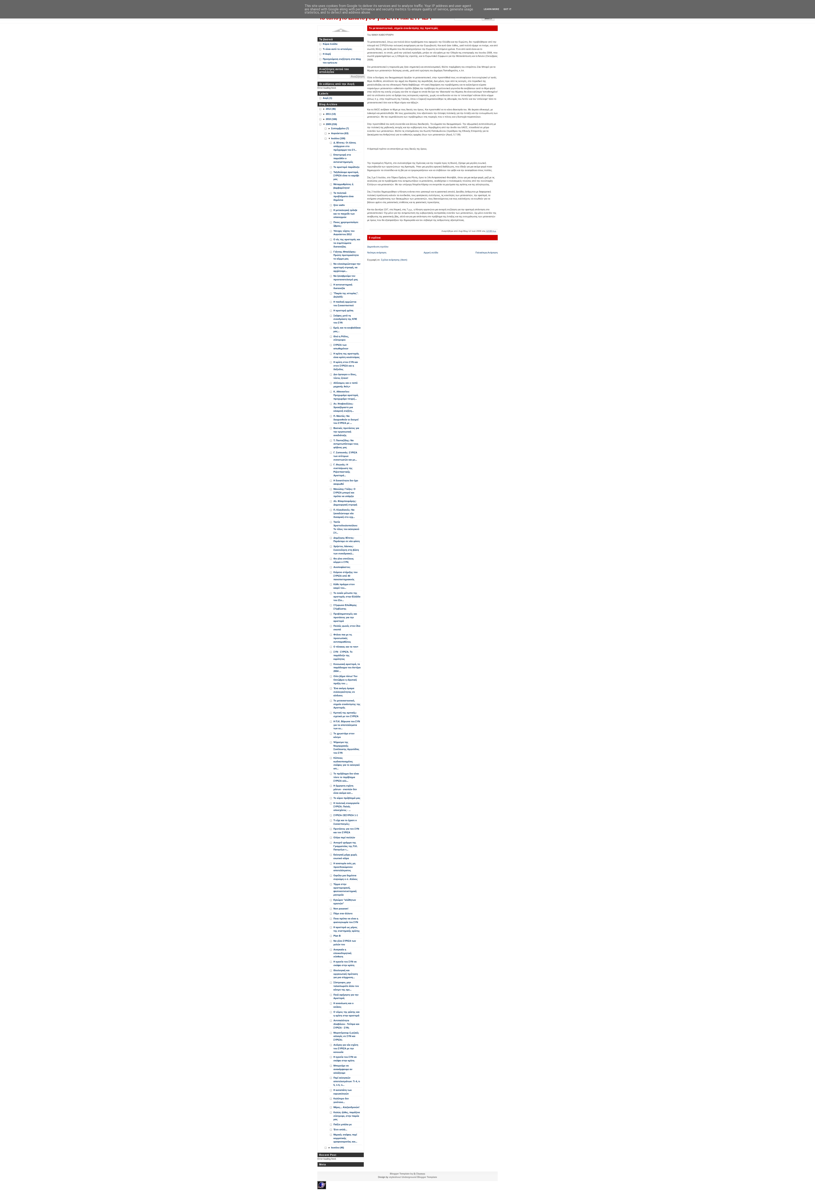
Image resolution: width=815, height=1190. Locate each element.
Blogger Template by (407, 1173)
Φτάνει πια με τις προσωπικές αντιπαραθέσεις (342, 638)
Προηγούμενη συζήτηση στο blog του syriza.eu (342, 61)
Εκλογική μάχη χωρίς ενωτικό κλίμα (345, 856)
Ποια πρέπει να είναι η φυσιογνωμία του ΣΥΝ (345, 920)
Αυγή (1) (327, 98)
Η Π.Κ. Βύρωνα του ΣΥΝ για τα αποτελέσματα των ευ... (346, 725)
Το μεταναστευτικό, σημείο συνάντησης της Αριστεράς (403, 28)
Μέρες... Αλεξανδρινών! (346, 1107)
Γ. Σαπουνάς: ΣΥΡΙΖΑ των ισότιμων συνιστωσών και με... (345, 456)
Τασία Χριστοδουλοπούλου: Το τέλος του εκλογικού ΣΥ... (346, 527)
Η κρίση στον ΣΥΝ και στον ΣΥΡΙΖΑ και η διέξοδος (345, 366)
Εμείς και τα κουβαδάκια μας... (347, 329)
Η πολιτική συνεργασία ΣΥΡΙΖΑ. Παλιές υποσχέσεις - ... (346, 807)
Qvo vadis (339, 205)
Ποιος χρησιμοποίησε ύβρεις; (345, 224)
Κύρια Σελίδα (330, 44)
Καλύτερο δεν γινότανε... (341, 1100)
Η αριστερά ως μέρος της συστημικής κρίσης (346, 929)
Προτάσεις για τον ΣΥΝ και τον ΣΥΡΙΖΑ (346, 831)
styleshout (395, 1177)
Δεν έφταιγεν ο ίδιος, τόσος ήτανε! (345, 376)
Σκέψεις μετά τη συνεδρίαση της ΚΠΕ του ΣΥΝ (345, 319)
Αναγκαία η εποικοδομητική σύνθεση (342, 953)
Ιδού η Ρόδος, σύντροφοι (341, 338)
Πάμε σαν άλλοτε (343, 913)
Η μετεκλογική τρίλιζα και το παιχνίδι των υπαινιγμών (345, 214)
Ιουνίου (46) (337, 1147)
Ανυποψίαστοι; (341, 567)
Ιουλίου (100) (338, 138)
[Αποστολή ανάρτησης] (497, 231)
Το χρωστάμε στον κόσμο (343, 735)
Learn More (491, 9)
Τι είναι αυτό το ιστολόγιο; (337, 49)
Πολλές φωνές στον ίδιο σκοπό (346, 628)
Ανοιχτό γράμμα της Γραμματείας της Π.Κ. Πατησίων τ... (345, 846)
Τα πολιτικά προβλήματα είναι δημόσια (343, 196)
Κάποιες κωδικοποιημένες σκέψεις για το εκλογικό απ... (346, 763)
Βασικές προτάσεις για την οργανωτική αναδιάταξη (346, 432)
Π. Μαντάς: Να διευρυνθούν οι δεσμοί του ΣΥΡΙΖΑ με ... (345, 419)
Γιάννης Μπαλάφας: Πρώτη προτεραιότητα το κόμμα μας (346, 255)
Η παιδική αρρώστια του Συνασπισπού (344, 304)
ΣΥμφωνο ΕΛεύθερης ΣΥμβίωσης (345, 607)
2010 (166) (331, 119)
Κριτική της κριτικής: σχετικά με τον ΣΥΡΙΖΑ (345, 714)
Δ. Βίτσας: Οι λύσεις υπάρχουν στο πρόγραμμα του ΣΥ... (345, 146)
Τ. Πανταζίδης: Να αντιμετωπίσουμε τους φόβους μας (345, 444)
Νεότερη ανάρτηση (376, 252)
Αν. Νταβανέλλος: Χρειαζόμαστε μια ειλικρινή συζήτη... (343, 407)
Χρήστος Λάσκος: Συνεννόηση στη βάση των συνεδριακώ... (346, 550)
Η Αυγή (327, 54)
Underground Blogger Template (419, 1177)
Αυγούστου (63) (339, 133)
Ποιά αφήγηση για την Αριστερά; (345, 996)
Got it (507, 9)
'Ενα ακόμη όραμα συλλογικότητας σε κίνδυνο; (344, 692)
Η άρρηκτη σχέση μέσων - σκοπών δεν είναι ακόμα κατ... (345, 789)
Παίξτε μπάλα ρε (342, 1124)
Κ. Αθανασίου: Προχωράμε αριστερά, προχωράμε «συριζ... (345, 395)
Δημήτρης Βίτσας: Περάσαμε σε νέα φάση (346, 540)
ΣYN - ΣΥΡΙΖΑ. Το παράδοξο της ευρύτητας (343, 655)
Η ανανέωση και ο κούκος (343, 1005)
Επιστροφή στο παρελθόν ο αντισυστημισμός (343, 158)
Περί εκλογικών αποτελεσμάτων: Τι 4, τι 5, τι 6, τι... (346, 1081)
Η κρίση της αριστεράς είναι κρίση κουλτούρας (346, 355)
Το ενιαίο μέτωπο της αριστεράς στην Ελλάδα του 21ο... (346, 596)
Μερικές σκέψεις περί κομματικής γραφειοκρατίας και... (345, 1138)
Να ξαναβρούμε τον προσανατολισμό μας (345, 278)
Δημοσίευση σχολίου (377, 246)
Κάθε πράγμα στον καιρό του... (344, 586)
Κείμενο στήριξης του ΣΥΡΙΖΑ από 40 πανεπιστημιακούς (345, 576)
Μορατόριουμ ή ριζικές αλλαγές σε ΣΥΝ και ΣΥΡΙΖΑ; (346, 1036)
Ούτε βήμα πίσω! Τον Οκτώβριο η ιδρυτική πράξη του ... (345, 680)
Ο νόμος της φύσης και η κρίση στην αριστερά (346, 1014)
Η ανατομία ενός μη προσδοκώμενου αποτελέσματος (344, 867)
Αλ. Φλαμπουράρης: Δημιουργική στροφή (345, 503)
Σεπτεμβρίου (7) (340, 128)
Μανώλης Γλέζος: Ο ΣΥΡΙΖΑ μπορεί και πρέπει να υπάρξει (344, 492)
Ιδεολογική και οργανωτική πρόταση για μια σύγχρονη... (345, 974)
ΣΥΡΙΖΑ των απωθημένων (340, 347)
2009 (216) (331, 124)
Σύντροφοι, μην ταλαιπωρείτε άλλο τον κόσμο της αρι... (346, 986)
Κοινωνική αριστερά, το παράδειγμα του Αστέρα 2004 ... (347, 668)
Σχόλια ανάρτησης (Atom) (394, 260)
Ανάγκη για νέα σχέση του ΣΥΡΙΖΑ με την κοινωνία (345, 1048)
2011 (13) (331, 114)
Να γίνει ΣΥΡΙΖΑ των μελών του (344, 943)
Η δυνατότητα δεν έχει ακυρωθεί (345, 482)
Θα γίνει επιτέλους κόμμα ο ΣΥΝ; (343, 560)
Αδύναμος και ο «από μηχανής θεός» (345, 385)
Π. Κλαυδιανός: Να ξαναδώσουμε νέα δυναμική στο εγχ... (344, 513)
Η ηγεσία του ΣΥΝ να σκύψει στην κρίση (345, 963)
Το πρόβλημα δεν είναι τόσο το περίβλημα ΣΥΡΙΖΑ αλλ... (346, 777)
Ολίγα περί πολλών (344, 837)
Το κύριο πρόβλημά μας (346, 798)
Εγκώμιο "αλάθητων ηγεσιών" (344, 902)
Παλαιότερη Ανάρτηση (486, 252)
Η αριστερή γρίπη (343, 310)
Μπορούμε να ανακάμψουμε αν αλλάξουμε (342, 1069)
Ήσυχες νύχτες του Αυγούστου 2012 (343, 233)
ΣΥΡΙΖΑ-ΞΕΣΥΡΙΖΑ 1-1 (345, 815)
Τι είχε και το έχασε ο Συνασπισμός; (345, 822)
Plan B (337, 935)
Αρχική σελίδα (431, 252)
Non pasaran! (340, 908)
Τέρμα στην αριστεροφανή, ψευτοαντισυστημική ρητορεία (345, 889)
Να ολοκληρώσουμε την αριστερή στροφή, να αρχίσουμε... (346, 267)
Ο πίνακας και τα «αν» (345, 646)
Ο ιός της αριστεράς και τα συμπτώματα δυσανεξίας (346, 243)
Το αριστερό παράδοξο (346, 167)
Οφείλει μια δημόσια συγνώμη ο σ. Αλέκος (345, 877)
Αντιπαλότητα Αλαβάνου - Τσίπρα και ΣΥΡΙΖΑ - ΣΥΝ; (346, 1024)
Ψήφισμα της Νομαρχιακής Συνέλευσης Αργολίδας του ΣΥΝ (346, 747)
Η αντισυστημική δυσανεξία (342, 286)
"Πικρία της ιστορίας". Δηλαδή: (345, 295)
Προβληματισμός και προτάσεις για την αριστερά (345, 617)
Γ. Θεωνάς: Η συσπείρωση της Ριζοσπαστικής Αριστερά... (343, 469)
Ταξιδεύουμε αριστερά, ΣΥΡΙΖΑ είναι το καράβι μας (346, 176)
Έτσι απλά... (340, 1129)
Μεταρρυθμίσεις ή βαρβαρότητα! (343, 186)
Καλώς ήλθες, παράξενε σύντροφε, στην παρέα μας (346, 1116)
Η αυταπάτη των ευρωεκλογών (342, 1092)
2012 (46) (331, 109)
